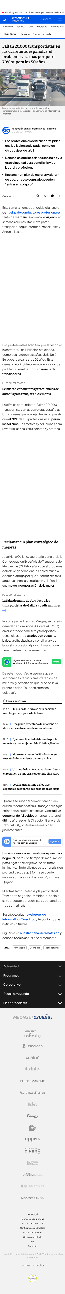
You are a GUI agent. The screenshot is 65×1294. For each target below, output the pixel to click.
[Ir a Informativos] (20, 19)
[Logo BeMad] (32, 1128)
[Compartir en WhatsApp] (37, 196)
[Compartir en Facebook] (60, 196)
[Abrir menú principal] (60, 19)
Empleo (36, 34)
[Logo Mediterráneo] (32, 1198)
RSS (32, 1241)
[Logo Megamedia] (34, 1265)
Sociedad (42, 27)
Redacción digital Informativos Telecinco (34, 128)
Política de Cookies (32, 1232)
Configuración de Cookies (32, 1228)
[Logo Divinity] (32, 1069)
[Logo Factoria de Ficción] (32, 1092)
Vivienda (47, 34)
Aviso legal (33, 1214)
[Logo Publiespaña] (32, 1186)
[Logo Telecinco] (32, 1046)
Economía (9, 34)
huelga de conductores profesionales (34, 212)
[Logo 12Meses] (32, 1163)
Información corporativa (32, 1219)
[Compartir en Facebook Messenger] (52, 196)
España (20, 27)
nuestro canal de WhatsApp (40, 933)
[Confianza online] (32, 1281)
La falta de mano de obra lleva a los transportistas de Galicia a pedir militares (31, 603)
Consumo (25, 34)
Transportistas (52, 948)
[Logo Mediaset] (32, 1019)
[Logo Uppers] (32, 1139)
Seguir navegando (16, 993)
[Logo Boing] (32, 1104)
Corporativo (12, 984)
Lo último (8, 27)
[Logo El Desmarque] (32, 1081)
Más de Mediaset (15, 1003)
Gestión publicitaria (32, 1237)
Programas (11, 975)
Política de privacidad (32, 1223)
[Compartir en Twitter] (45, 196)
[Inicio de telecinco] (4, 19)
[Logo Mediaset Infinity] (32, 1034)
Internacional (57, 27)
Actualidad (19, 948)
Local (30, 27)
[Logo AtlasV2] (32, 1174)
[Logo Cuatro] (32, 1057)
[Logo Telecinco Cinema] (32, 1151)
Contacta (32, 1246)
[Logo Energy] (32, 1116)
